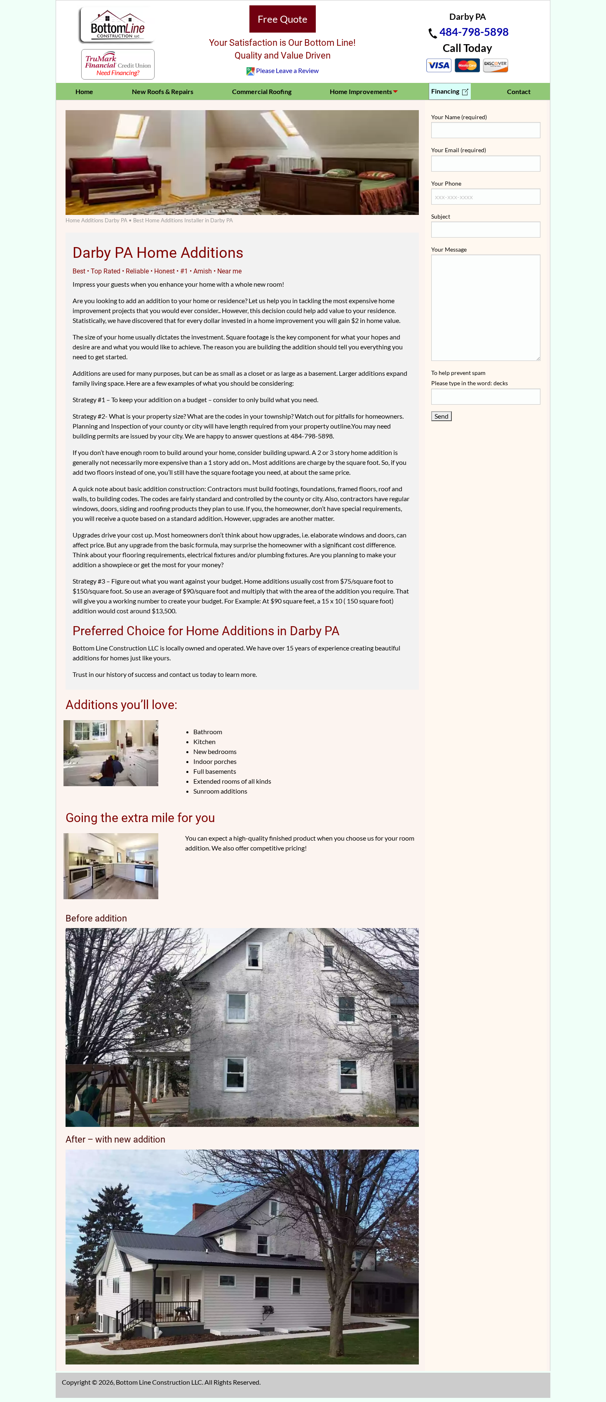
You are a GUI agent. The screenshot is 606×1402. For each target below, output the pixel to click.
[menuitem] (84, 91)
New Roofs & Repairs (162, 91)
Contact (519, 91)
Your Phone (446, 183)
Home (84, 91)
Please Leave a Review (287, 70)
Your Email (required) (458, 149)
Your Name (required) (459, 116)
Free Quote (283, 19)
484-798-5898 (474, 31)
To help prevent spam (469, 377)
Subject (440, 216)
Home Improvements (361, 91)
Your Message (449, 249)
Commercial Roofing (261, 91)
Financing (445, 91)
